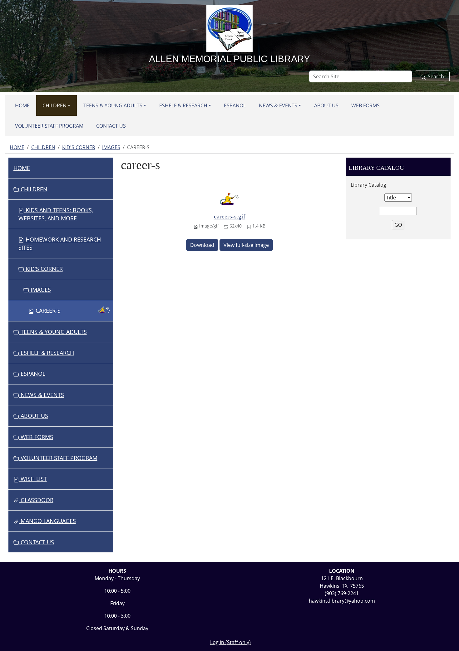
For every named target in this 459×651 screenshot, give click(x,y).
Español (235, 105)
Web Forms (365, 105)
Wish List (33, 478)
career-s (48, 310)
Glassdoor (36, 500)
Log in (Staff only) (230, 642)
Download (202, 245)
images (111, 147)
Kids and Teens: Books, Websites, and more (55, 214)
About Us (326, 105)
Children (54, 105)
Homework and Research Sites (59, 243)
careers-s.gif (229, 216)
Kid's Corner (78, 147)
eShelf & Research (183, 105)
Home (22, 105)
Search (436, 76)
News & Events (278, 105)
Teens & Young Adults (112, 105)
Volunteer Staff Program (49, 125)
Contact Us (111, 125)
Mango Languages (47, 521)
